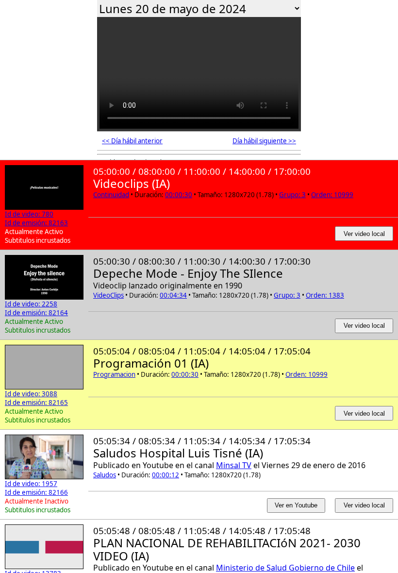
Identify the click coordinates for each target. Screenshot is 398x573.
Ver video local (364, 233)
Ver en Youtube (296, 505)
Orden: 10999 (332, 194)
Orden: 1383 (325, 295)
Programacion (114, 374)
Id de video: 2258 (31, 304)
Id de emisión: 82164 (36, 312)
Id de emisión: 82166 (36, 492)
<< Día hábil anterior (132, 140)
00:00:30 (178, 194)
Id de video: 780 (29, 214)
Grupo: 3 (292, 194)
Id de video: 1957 (31, 483)
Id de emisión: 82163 (36, 223)
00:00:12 (165, 475)
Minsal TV (233, 465)
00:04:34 (173, 295)
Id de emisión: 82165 (36, 402)
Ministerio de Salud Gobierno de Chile (285, 567)
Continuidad (111, 194)
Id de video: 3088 (31, 393)
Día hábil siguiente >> (264, 140)
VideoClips (108, 295)
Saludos (104, 475)
